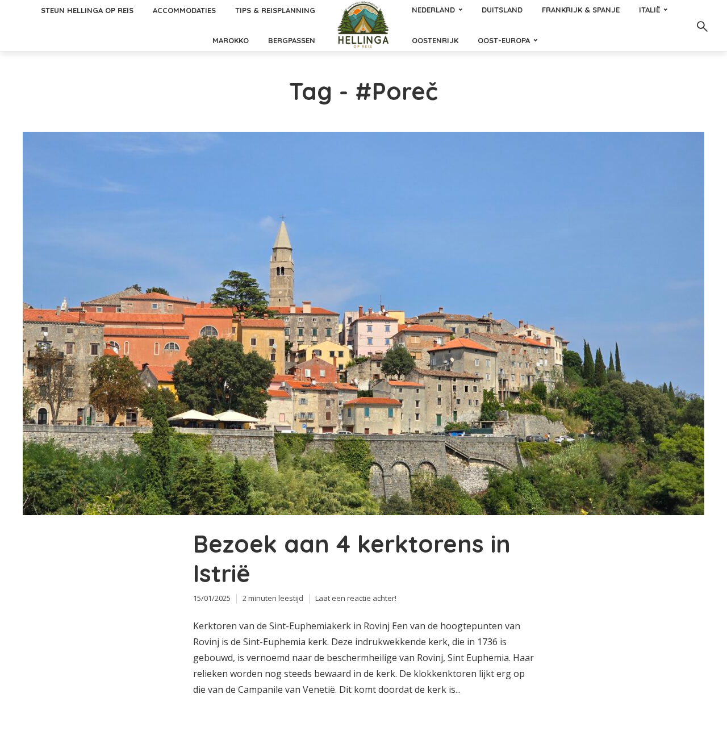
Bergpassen (291, 40)
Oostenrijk (435, 40)
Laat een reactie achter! (355, 598)
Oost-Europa (504, 40)
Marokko (230, 40)
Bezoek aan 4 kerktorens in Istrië (352, 558)
